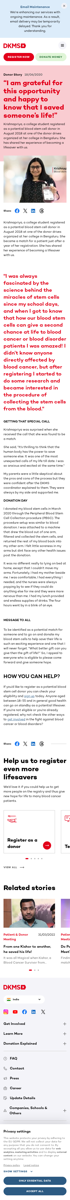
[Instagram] (6, 1011)
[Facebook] (24, 1011)
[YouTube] (15, 1011)
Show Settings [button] (15, 1171)
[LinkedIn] (34, 1011)
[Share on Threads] (41, 211)
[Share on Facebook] (17, 211)
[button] (62, 45)
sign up (29, 696)
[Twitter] (43, 1011)
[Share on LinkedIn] (33, 211)
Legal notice (31, 1165)
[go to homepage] (15, 45)
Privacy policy (12, 1165)
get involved (16, 719)
